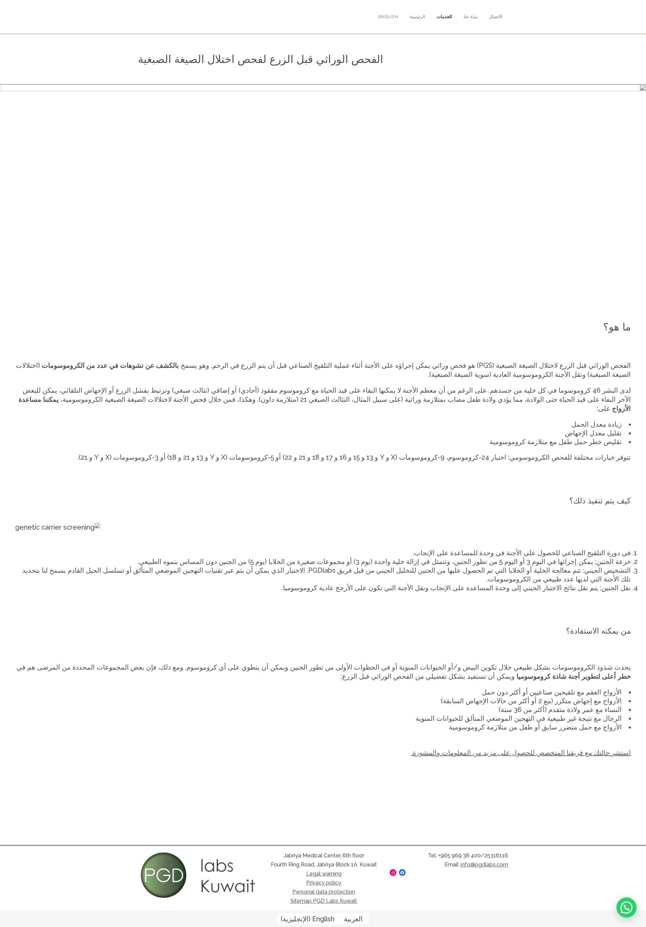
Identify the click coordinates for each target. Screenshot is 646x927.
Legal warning (324, 873)
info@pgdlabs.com (484, 864)
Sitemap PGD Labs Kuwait (323, 901)
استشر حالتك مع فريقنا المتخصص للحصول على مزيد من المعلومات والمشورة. (521, 753)
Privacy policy (323, 883)
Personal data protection (323, 892)
